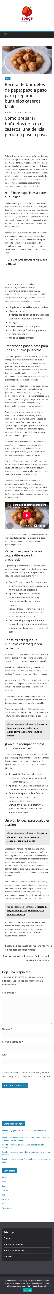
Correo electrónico (12, 1041)
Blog (7, 78)
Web (4, 1054)
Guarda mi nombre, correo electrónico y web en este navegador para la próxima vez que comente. (26, 1074)
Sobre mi (8, 1256)
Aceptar (27, 1290)
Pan (3, 1195)
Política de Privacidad (14, 1250)
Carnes (5, 1190)
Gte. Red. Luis (27, 112)
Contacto (8, 1238)
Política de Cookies (13, 1244)
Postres (5, 1199)
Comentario (9, 992)
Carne (4, 1186)
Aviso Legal (9, 1232)
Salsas (4, 1203)
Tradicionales (7, 1208)
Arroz (4, 1177)
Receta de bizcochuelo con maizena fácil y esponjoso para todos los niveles (28, 947)
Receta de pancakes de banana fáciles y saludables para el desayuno (25, 958)
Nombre (7, 1029)
